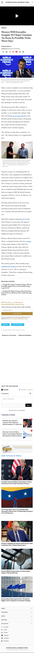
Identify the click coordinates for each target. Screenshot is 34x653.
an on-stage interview (19, 116)
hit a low (22, 219)
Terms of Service (13, 318)
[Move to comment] (23, 51)
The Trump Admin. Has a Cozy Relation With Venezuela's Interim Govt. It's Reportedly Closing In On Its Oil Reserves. (17, 511)
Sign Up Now (7, 449)
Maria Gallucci (7, 46)
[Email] (19, 51)
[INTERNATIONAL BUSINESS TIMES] (17, 2)
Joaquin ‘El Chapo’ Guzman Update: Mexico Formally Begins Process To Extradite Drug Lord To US (16, 286)
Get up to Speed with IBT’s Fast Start (22, 446)
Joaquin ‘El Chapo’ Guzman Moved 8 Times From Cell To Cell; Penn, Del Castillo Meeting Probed (16, 293)
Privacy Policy (24, 318)
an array (28, 241)
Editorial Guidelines (24, 335)
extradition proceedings (8, 266)
